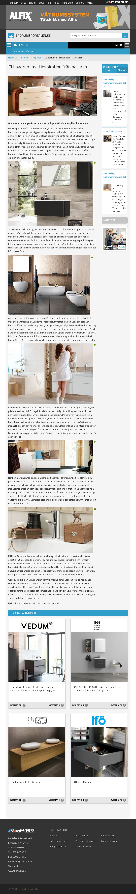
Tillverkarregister (83, 846)
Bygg (23, 2)
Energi (32, 2)
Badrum (14, 2)
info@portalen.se (24, 861)
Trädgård (67, 2)
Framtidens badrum (112, 131)
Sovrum (80, 2)
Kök (49, 2)
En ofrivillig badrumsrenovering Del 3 (114, 177)
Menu (118, 45)
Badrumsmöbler (22, 57)
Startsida (54, 835)
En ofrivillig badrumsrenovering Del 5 (114, 83)
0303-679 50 (19, 852)
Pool (56, 2)
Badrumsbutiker (109, 841)
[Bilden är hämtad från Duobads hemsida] (50, 285)
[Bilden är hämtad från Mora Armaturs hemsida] (52, 530)
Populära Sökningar (85, 841)
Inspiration (38, 57)
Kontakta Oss (107, 835)
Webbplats (54, 705)
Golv (41, 2)
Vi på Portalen (82, 835)
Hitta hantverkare (58, 841)
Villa (90, 2)
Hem (10, 57)
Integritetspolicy (58, 846)
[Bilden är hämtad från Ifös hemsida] (52, 373)
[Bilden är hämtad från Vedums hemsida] (52, 457)
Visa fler (122, 70)
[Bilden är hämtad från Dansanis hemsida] (52, 193)
